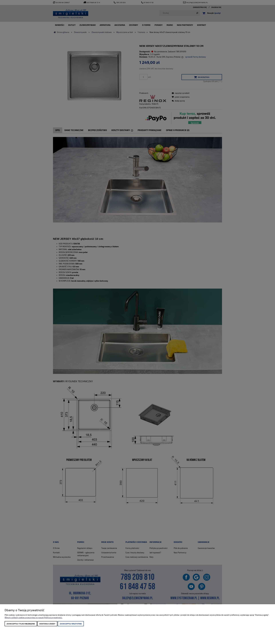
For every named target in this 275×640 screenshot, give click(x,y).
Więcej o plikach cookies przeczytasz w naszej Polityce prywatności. (33, 617)
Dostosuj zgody (47, 624)
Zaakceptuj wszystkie (71, 624)
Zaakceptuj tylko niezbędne (21, 624)
